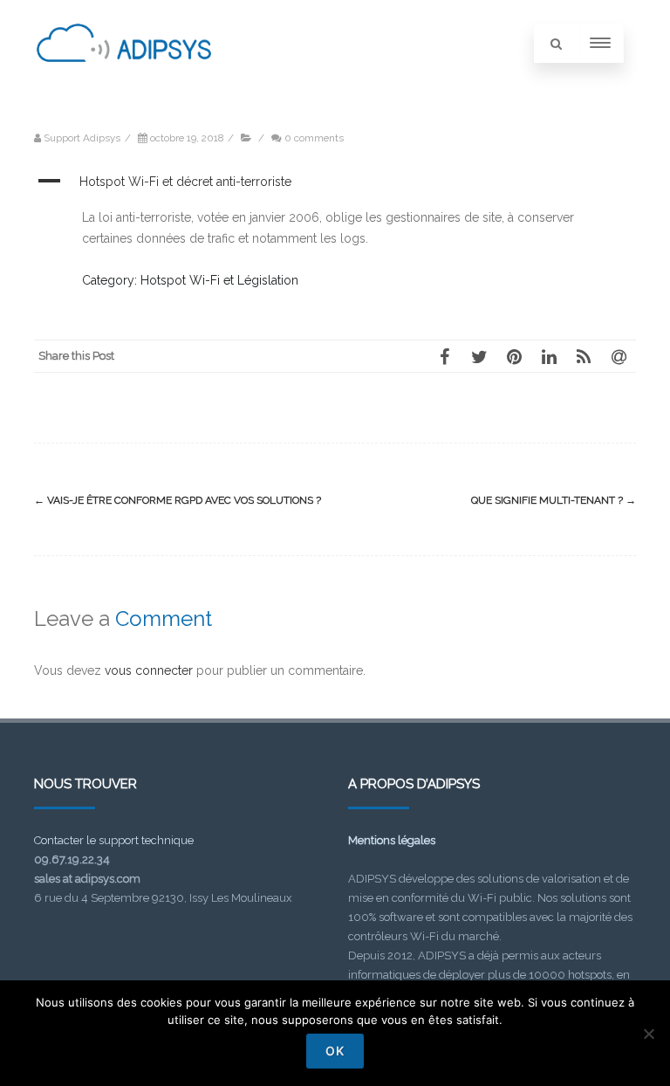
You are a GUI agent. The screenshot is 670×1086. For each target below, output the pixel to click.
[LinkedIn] (548, 356)
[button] (335, 182)
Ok (335, 1050)
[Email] (618, 356)
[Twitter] (478, 356)
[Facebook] (444, 356)
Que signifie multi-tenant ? (553, 500)
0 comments (314, 138)
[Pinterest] (513, 356)
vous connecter (149, 670)
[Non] (648, 1033)
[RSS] (583, 356)
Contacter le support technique (114, 840)
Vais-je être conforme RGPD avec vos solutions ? (177, 500)
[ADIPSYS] (124, 81)
